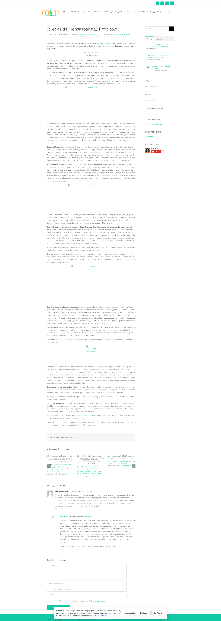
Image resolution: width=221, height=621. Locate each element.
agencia (112, 34)
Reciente (159, 39)
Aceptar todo (130, 613)
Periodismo (91, 34)
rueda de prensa (84, 37)
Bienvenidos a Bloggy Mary (162, 67)
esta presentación (86, 415)
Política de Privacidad (103, 619)
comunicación (120, 34)
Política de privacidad (97, 601)
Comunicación (82, 34)
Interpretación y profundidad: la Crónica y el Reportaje (158, 56)
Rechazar (144, 613)
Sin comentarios (96, 37)
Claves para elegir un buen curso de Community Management (159, 45)
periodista (68, 37)
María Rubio (64, 517)
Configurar (158, 613)
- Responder (89, 491)
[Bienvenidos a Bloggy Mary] (150, 67)
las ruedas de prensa (105, 43)
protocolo (75, 37)
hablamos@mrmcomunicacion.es (66, 3)
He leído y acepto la (89, 601)
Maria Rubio (53, 34)
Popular (150, 39)
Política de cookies (100, 616)
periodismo (60, 37)
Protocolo (99, 34)
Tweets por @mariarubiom (154, 124)
